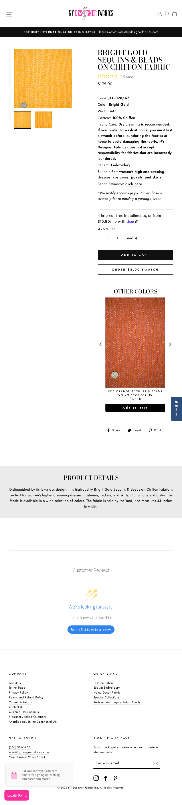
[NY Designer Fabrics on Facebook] (105, 778)
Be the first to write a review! (91, 629)
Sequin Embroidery (106, 687)
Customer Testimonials (24, 712)
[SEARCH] (167, 13)
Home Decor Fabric (107, 692)
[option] (91, 32)
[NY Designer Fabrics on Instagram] (96, 778)
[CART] (174, 13)
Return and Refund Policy (26, 697)
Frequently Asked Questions (27, 716)
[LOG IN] (159, 13)
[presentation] (101, 345)
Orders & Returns (20, 702)
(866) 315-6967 (19, 747)
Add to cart (135, 407)
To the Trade (17, 687)
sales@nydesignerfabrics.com (29, 752)
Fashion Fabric (103, 683)
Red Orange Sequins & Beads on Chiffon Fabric (135, 393)
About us (15, 683)
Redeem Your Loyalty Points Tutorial (117, 702)
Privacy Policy (18, 692)
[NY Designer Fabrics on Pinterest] (115, 778)
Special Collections (106, 697)
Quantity (107, 229)
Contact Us (16, 707)
